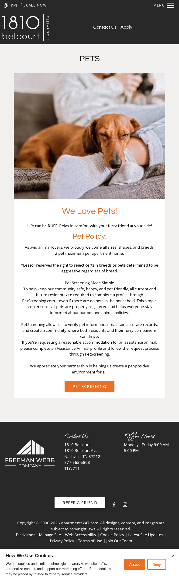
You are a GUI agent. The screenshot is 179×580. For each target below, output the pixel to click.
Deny (156, 564)
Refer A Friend (80, 502)
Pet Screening (89, 386)
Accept (134, 564)
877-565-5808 (77, 465)
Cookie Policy (112, 534)
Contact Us (105, 27)
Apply (126, 27)
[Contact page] (14, 5)
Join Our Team (119, 540)
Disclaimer (25, 534)
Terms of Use (90, 540)
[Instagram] (125, 506)
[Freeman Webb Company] (30, 453)
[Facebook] (114, 506)
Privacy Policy (62, 540)
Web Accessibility (80, 534)
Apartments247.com (79, 523)
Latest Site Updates (145, 534)
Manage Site (50, 534)
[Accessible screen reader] (6, 5)
